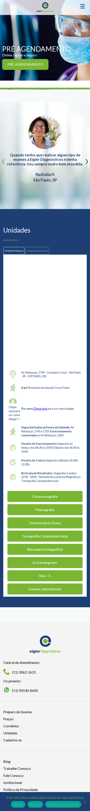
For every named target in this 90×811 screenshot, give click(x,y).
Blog (6, 761)
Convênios (11, 726)
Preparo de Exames (17, 712)
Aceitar (18, 804)
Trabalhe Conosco (17, 768)
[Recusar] (84, 801)
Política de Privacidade (20, 789)
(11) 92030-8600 (25, 690)
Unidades (10, 733)
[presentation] (3, 160)
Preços (8, 719)
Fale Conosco (13, 775)
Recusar (35, 804)
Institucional (12, 782)
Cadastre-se (12, 740)
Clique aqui (40, 408)
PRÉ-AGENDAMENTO (25, 64)
